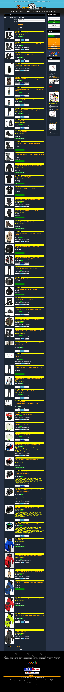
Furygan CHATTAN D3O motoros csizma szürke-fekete (29, 154)
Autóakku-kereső (25, 656)
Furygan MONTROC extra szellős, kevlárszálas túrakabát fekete (27, 247)
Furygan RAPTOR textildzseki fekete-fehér (26, 279)
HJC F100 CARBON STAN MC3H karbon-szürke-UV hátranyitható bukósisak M (28, 490)
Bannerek (20, 658)
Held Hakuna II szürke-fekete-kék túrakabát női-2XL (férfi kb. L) (28, 379)
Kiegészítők (30, 11)
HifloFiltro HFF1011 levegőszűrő (23, 424)
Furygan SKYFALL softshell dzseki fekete (26, 289)
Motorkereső (54, 40)
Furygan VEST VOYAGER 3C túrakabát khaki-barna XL (29, 319)
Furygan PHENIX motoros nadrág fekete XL (26, 268)
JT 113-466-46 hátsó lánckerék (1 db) (54, 123)
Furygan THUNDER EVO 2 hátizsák (24, 299)
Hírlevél (27, 1)
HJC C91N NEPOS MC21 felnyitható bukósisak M (28, 444)
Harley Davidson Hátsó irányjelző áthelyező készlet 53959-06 (28, 355)
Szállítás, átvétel (32, 1)
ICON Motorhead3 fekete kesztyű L (24, 631)
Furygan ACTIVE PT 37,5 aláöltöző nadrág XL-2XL (28, 110)
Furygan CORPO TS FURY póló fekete (24, 177)
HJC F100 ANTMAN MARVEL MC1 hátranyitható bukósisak (27, 460)
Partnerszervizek (50, 658)
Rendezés (21, 24)
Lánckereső (54, 42)
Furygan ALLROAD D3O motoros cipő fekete (26, 132)
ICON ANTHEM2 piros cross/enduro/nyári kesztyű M (28, 555)
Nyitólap (16, 1)
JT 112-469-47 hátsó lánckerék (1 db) (54, 63)
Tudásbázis (38, 1)
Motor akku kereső (54, 46)
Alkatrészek (13, 11)
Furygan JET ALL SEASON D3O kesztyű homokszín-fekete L (28, 233)
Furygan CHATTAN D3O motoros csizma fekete (27, 143)
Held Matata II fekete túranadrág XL (24, 391)
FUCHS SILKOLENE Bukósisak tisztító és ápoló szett (29, 79)
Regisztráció (54, 25)
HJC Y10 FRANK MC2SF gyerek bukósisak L (26, 524)
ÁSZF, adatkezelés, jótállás (28, 658)
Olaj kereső (54, 44)
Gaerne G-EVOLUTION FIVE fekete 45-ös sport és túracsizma (28, 331)
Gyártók (48, 1)
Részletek (27, 49)
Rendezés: (15, 19)
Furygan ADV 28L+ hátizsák (22, 121)
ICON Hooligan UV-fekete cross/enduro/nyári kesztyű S (29, 615)
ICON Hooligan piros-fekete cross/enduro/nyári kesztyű (29, 599)
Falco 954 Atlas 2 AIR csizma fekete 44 (25, 54)
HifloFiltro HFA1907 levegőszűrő (23, 414)
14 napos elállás (57, 658)
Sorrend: (15, 21)
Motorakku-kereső (18, 656)
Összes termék (6, 14)
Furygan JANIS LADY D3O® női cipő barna (25, 222)
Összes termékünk (54, 38)
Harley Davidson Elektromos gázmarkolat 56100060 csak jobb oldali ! (29, 343)
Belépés (54, 22)
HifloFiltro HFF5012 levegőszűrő (23, 434)
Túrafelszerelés (22, 11)
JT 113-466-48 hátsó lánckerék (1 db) (54, 110)
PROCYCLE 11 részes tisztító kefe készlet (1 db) (54, 77)
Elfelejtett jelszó (53, 27)
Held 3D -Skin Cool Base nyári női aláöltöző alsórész (28, 367)
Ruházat (41, 11)
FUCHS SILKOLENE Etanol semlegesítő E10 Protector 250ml (29, 89)
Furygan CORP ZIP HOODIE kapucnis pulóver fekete (28, 165)
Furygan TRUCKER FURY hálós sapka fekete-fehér (28, 309)
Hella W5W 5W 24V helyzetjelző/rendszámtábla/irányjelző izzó (26, 402)
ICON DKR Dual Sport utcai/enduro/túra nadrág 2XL (28, 571)
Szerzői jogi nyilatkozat (42, 658)
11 (19, 646)
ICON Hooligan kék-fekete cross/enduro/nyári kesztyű (29, 582)
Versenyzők (43, 1)
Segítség (35, 658)
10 (17, 646)
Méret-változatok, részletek (20, 138)
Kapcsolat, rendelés (22, 1)
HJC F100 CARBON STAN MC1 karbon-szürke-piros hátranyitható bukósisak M (28, 472)
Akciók (46, 11)
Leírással (20, 23)
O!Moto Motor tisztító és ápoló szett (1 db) (53, 91)
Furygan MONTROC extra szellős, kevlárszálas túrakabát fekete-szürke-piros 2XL (27, 258)
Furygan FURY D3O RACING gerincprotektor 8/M (27, 199)
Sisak (36, 11)
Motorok (51, 11)
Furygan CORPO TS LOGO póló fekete (25, 188)
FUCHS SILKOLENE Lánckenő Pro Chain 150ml (27, 100)
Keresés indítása (51, 35)
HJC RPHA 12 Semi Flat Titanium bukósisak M (27, 507)
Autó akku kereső (54, 48)
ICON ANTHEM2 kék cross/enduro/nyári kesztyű (27, 540)
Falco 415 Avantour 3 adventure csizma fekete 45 (28, 44)
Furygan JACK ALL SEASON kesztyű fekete (26, 210)
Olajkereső (6, 656)
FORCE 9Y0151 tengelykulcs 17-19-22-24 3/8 (27, 65)
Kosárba (23, 49)
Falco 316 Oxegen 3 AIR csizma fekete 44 (26, 33)
